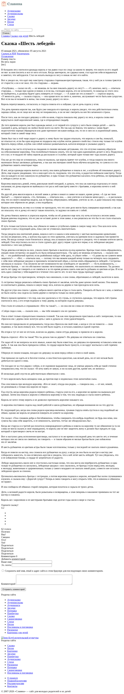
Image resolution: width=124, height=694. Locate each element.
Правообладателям (17, 680)
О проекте (12, 678)
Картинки (12, 651)
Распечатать (23, 53)
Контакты (12, 686)
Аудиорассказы (15, 13)
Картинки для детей (17, 632)
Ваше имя (6, 562)
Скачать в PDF (8, 53)
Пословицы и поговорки (20, 627)
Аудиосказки (14, 11)
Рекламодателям (15, 683)
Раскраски (12, 630)
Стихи (10, 24)
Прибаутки (13, 613)
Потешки (12, 610)
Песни (10, 21)
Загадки (11, 19)
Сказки (11, 16)
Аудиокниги (13, 605)
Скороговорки (14, 619)
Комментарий (8, 584)
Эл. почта (6, 565)
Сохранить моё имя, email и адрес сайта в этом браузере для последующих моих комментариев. (54, 571)
